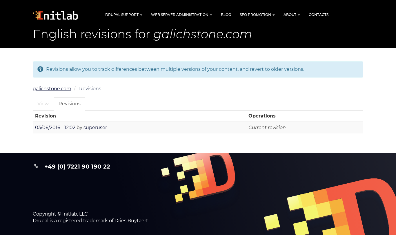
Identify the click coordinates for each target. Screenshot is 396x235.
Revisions (70, 103)
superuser (95, 127)
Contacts (318, 14)
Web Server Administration (180, 14)
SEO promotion (256, 14)
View (43, 103)
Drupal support (122, 14)
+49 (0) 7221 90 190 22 (77, 166)
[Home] (60, 15)
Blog (226, 14)
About (290, 14)
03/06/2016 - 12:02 (55, 127)
